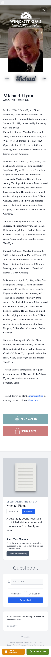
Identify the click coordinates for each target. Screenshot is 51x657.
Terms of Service (33, 645)
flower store (34, 400)
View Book (13, 511)
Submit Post (25, 600)
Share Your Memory (18, 553)
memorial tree (36, 395)
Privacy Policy (18, 645)
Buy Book (28, 511)
